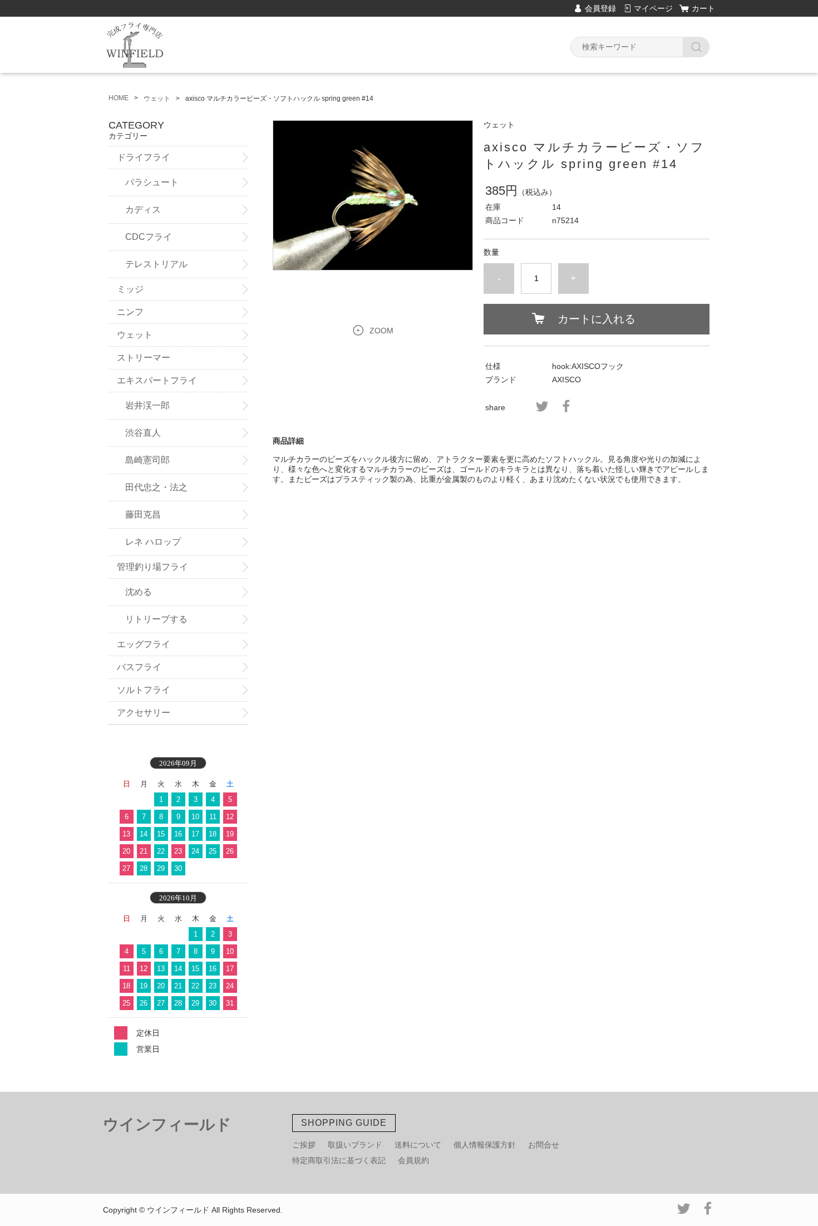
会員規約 (413, 1160)
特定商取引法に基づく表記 (339, 1160)
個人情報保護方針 (485, 1144)
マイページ (653, 8)
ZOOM (381, 330)
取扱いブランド (355, 1144)
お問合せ (543, 1144)
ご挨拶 (304, 1144)
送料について (418, 1144)
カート (703, 8)
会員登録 (600, 8)
